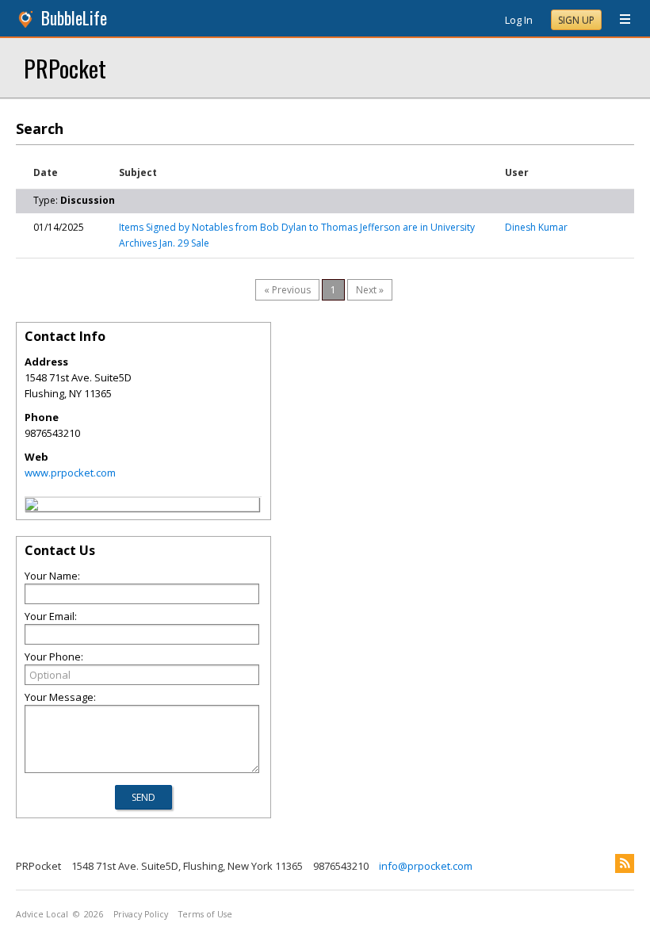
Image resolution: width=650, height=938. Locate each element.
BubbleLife (74, 18)
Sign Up (576, 20)
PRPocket (65, 68)
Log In (519, 20)
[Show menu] (619, 20)
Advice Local (42, 914)
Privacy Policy (140, 914)
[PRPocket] (31, 507)
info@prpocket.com (425, 866)
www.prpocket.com (70, 472)
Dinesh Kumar (536, 227)
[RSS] (624, 863)
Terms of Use (205, 914)
